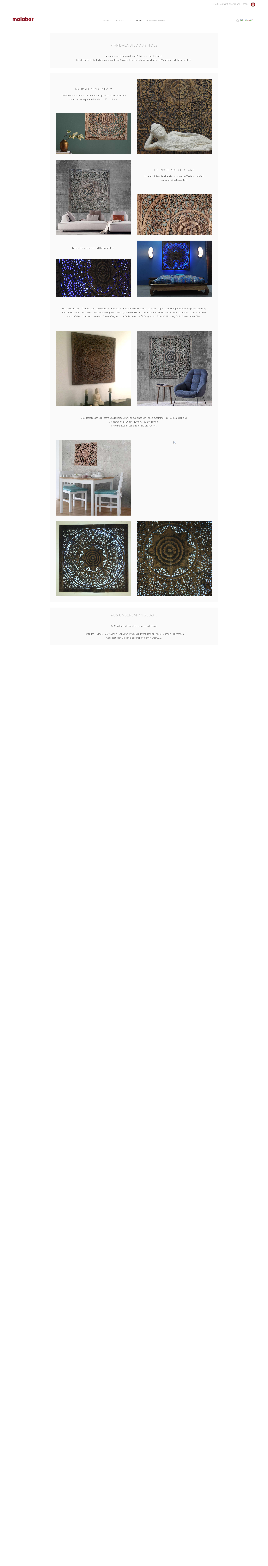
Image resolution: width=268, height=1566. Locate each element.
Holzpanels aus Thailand (174, 170)
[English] (247, 20)
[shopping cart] (253, 4)
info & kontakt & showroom (226, 4)
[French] (251, 20)
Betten (120, 20)
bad (130, 20)
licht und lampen (155, 20)
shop (245, 4)
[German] (242, 20)
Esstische (107, 20)
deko (139, 20)
